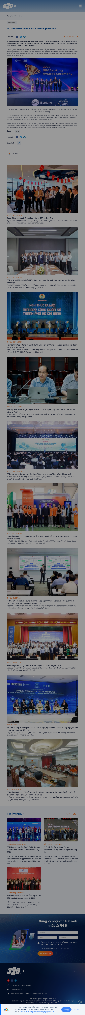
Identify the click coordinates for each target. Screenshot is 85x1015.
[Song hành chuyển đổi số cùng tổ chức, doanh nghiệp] (9, 6)
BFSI (17, 131)
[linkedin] (15, 980)
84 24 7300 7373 (15, 985)
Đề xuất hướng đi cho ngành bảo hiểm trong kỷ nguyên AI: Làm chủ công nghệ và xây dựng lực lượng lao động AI (42, 728)
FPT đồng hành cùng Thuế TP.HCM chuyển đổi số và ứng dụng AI (34, 665)
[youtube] (8, 980)
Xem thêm (69, 814)
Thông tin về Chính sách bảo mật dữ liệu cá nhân (55, 948)
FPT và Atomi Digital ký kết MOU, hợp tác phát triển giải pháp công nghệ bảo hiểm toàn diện (41, 281)
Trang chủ (10, 16)
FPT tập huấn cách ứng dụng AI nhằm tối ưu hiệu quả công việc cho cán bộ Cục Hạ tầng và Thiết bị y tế (41, 410)
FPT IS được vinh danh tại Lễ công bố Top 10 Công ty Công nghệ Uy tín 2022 (24, 896)
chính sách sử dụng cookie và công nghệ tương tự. (37, 1012)
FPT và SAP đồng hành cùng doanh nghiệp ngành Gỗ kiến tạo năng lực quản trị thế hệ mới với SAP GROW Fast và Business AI (41, 602)
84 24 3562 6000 (27, 985)
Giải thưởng (11, 23)
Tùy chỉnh (77, 1009)
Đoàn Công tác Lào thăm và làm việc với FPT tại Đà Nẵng (30, 218)
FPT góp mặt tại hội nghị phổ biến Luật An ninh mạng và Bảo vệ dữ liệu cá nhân (39, 474)
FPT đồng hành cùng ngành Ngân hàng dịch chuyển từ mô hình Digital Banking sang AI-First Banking (42, 537)
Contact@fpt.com (16, 989)
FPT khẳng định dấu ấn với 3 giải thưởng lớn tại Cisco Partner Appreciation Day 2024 (23, 849)
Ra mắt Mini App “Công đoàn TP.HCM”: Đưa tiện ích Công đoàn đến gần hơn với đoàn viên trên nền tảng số (42, 346)
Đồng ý (66, 1009)
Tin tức (9, 215)
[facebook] (12, 980)
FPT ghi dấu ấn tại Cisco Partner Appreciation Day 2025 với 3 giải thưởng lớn (60, 849)
